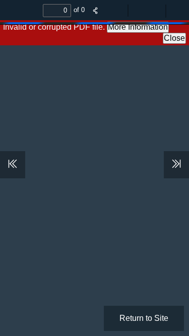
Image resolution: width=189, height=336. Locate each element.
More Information (138, 27)
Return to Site (143, 318)
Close (174, 38)
